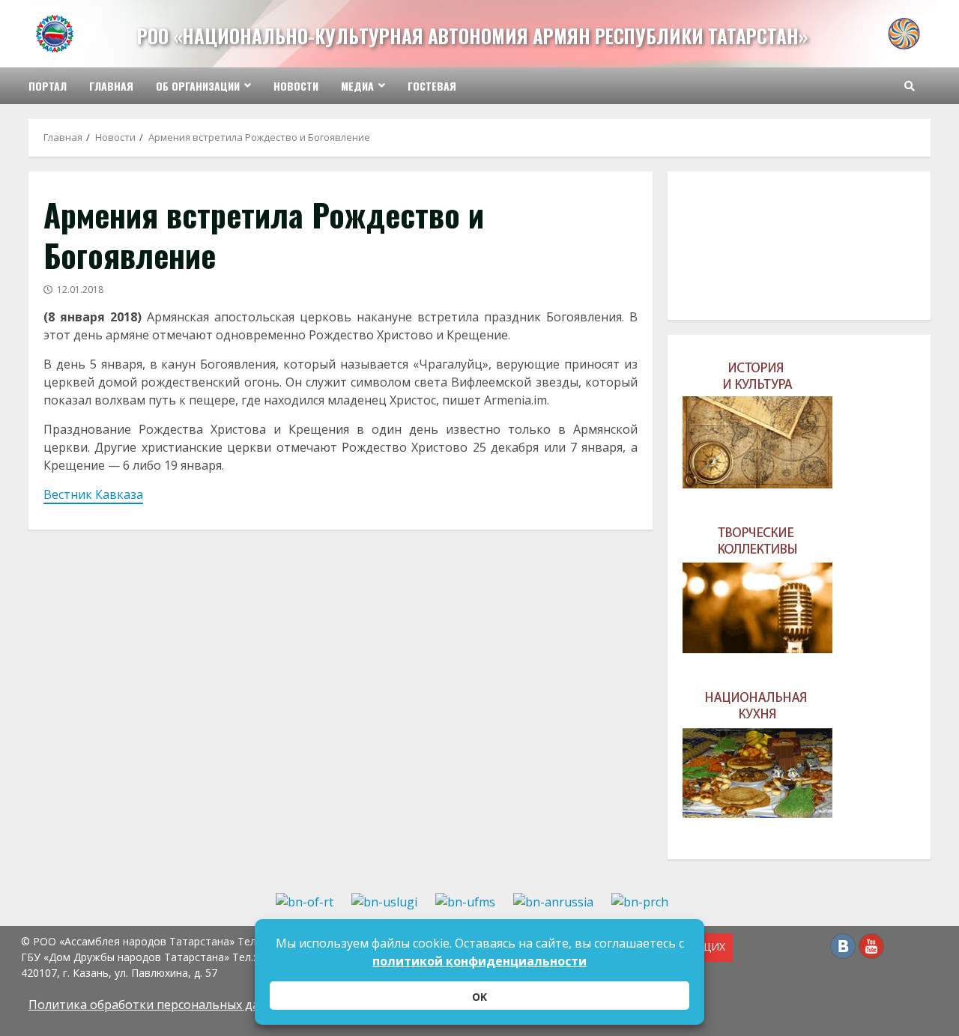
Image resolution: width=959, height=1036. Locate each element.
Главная (111, 86)
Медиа (357, 86)
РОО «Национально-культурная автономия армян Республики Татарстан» (472, 35)
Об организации (198, 86)
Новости (295, 86)
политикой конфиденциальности (479, 961)
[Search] (909, 86)
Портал (47, 86)
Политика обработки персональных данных (158, 1004)
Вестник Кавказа (93, 494)
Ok (479, 997)
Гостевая (432, 86)
